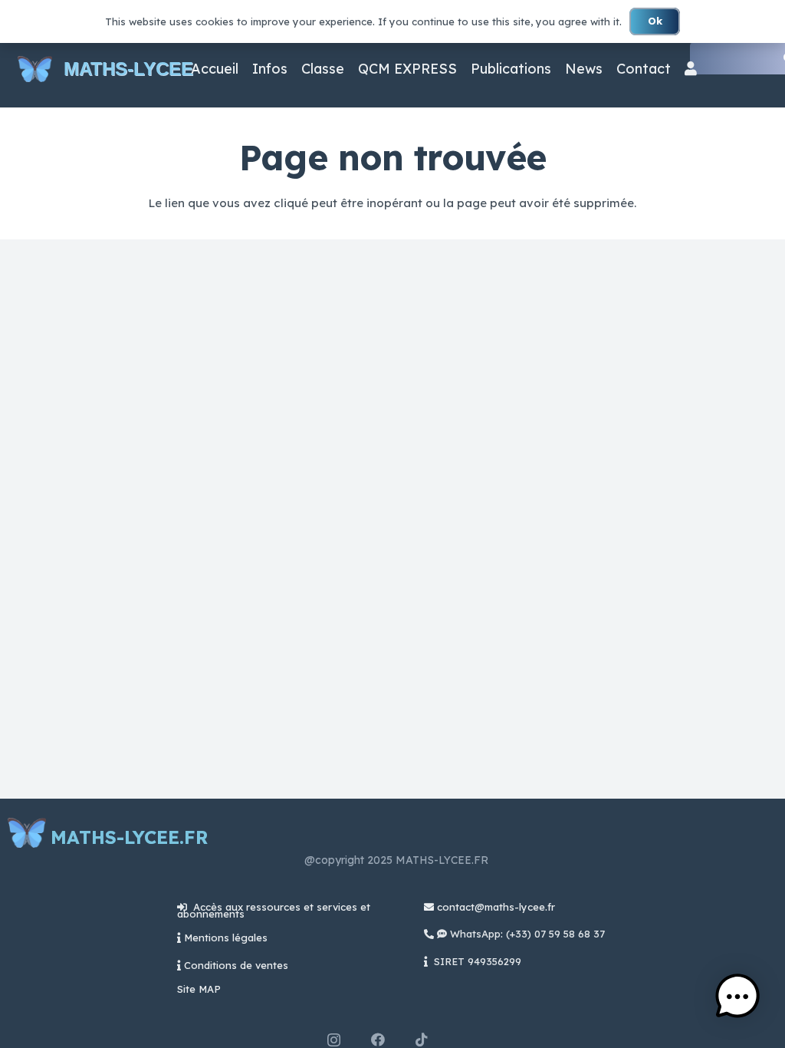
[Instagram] (333, 1040)
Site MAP (199, 989)
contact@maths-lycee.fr (494, 907)
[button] (737, 998)
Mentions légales (226, 937)
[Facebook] (378, 1039)
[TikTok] (421, 1039)
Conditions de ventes (236, 965)
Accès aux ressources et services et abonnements (273, 910)
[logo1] (35, 69)
